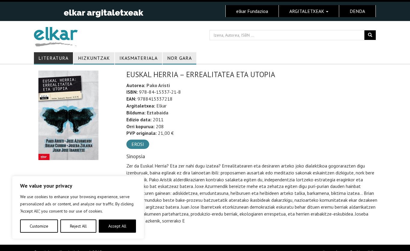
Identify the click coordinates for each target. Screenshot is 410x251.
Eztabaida (157, 113)
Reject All (78, 226)
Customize (39, 226)
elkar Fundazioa (252, 11)
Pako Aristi (158, 85)
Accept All (117, 226)
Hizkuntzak (94, 58)
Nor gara (179, 58)
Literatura (53, 58)
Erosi (137, 144)
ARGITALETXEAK (307, 11)
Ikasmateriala (138, 58)
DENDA (357, 11)
